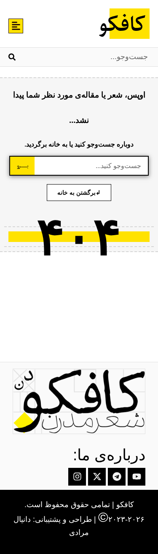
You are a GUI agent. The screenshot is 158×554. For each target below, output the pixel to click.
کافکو (121, 25)
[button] (15, 26)
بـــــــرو (22, 166)
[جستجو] (12, 56)
